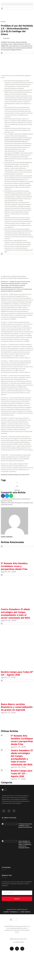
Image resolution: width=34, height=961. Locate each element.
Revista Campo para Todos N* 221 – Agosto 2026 (17, 673)
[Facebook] (4, 811)
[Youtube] (14, 811)
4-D (17, 486)
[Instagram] (9, 811)
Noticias (3, 21)
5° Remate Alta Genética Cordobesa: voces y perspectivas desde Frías (14, 566)
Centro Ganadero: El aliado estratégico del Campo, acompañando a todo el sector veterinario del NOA (15, 613)
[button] (17, 4)
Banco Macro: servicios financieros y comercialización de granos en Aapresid (16, 707)
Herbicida (17, 490)
